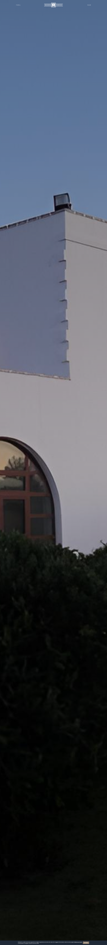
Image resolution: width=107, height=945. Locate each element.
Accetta (86, 942)
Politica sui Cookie (78, 942)
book (89, 5)
